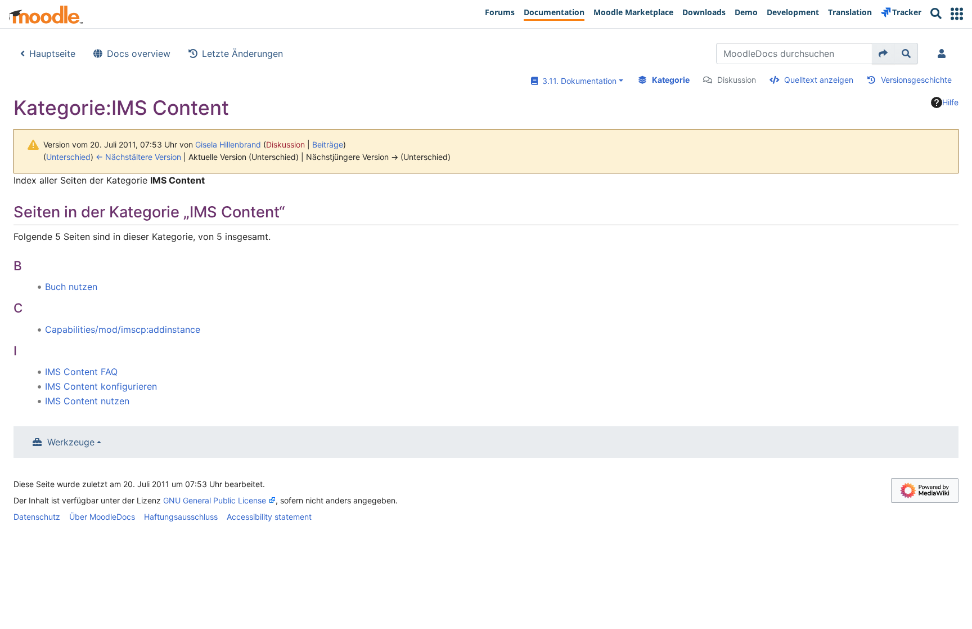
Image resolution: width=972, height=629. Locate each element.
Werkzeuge (70, 442)
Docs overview (138, 53)
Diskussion (736, 79)
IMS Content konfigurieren (101, 386)
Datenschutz (37, 516)
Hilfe (950, 102)
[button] (957, 14)
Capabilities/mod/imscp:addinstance (122, 329)
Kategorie (671, 79)
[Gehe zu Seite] (883, 53)
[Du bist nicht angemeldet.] (944, 53)
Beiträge (327, 144)
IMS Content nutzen (87, 401)
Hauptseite (52, 53)
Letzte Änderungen (242, 53)
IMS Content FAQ (81, 371)
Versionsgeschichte (916, 79)
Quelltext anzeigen (818, 79)
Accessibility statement (269, 516)
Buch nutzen (71, 286)
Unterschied (68, 157)
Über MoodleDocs (102, 516)
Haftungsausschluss (181, 516)
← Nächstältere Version (138, 157)
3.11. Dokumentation (577, 81)
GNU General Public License (214, 500)
